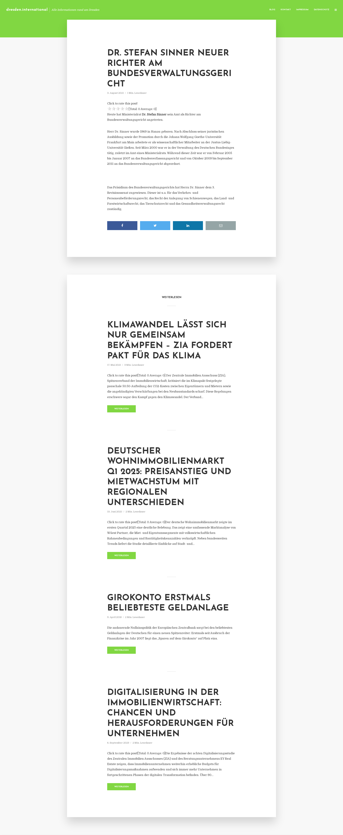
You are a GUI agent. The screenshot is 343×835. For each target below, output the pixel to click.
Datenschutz (321, 10)
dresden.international (27, 10)
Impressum (302, 10)
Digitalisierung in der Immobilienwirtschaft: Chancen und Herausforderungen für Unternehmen (170, 713)
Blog (272, 10)
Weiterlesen (121, 409)
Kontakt (286, 10)
